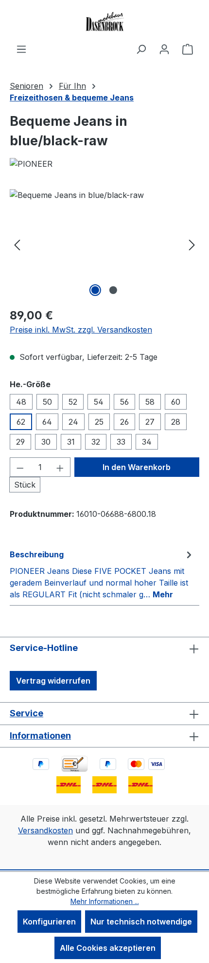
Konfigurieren (49, 921)
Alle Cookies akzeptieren (108, 948)
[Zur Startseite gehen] (104, 21)
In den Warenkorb (137, 467)
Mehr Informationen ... (104, 901)
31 (71, 442)
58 (150, 402)
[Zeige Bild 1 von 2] (95, 290)
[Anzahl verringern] (20, 467)
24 (73, 422)
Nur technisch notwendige (141, 921)
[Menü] (21, 49)
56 (124, 402)
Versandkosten (45, 830)
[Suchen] (141, 49)
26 (124, 422)
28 (175, 422)
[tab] (102, 574)
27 (150, 422)
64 (47, 422)
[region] (104, 244)
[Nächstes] (192, 244)
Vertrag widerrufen (53, 681)
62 (21, 422)
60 (175, 402)
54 (99, 402)
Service (26, 713)
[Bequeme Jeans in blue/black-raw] (104, 244)
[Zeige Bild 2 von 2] (113, 290)
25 (99, 422)
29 (20, 442)
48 (21, 402)
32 (95, 442)
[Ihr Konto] (164, 49)
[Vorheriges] (17, 244)
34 (147, 442)
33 (121, 442)
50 (47, 402)
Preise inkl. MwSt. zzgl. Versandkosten (81, 329)
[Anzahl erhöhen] (60, 467)
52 (73, 402)
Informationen (40, 735)
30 (46, 442)
